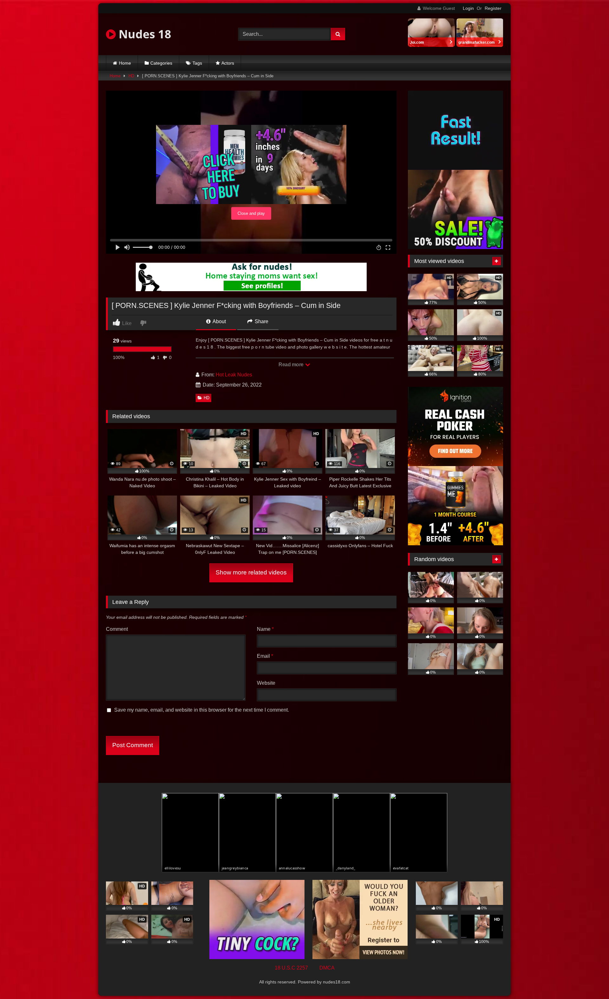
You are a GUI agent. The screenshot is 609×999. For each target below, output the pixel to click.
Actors (227, 63)
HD (131, 76)
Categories (161, 63)
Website (266, 683)
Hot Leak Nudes (234, 374)
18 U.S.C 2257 (291, 967)
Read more (291, 364)
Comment (117, 629)
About (219, 321)
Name (265, 629)
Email (265, 656)
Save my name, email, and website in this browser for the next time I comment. (201, 710)
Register (493, 8)
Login (468, 8)
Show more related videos (251, 572)
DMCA (327, 967)
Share (260, 321)
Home (125, 63)
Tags (197, 63)
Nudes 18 (143, 34)
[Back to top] (589, 980)
